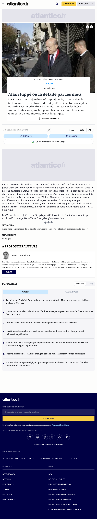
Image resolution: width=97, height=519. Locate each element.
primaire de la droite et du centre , (32, 229)
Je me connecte (86, 4)
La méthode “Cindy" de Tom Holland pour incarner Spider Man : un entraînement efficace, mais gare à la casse (48, 301)
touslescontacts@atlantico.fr (48, 444)
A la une (37, 79)
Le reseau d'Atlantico (51, 458)
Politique (59, 79)
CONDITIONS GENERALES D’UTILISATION (64, 509)
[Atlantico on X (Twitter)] (37, 437)
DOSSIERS (6, 479)
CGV (50, 474)
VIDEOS (6, 489)
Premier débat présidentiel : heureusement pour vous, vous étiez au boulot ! (42, 322)
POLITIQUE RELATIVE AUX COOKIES (62, 504)
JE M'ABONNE (68, 4)
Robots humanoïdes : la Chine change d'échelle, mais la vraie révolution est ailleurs (46, 354)
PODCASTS (7, 494)
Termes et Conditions (60, 425)
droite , (54, 229)
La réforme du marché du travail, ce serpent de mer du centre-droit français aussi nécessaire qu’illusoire (45, 333)
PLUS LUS (26, 292)
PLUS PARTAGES (71, 292)
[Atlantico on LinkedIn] (52, 437)
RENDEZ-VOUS (8, 484)
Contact (73, 458)
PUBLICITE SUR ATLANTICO (59, 484)
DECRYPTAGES (9, 474)
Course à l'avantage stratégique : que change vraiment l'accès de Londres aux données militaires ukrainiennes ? (47, 364)
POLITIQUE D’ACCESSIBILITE (59, 499)
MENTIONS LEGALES (56, 479)
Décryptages (48, 79)
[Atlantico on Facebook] (45, 437)
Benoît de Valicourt (49, 118)
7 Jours (90, 284)
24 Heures (80, 284)
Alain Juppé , (8, 229)
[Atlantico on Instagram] (59, 437)
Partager (27, 136)
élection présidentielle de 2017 (73, 229)
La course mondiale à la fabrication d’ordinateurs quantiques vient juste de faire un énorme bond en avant (49, 313)
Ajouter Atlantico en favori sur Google (50, 142)
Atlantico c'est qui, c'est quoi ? (18, 458)
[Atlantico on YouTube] (67, 437)
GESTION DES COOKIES (57, 489)
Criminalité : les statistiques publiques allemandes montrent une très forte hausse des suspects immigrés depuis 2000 (47, 344)
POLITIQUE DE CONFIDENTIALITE (61, 494)
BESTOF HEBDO (9, 499)
